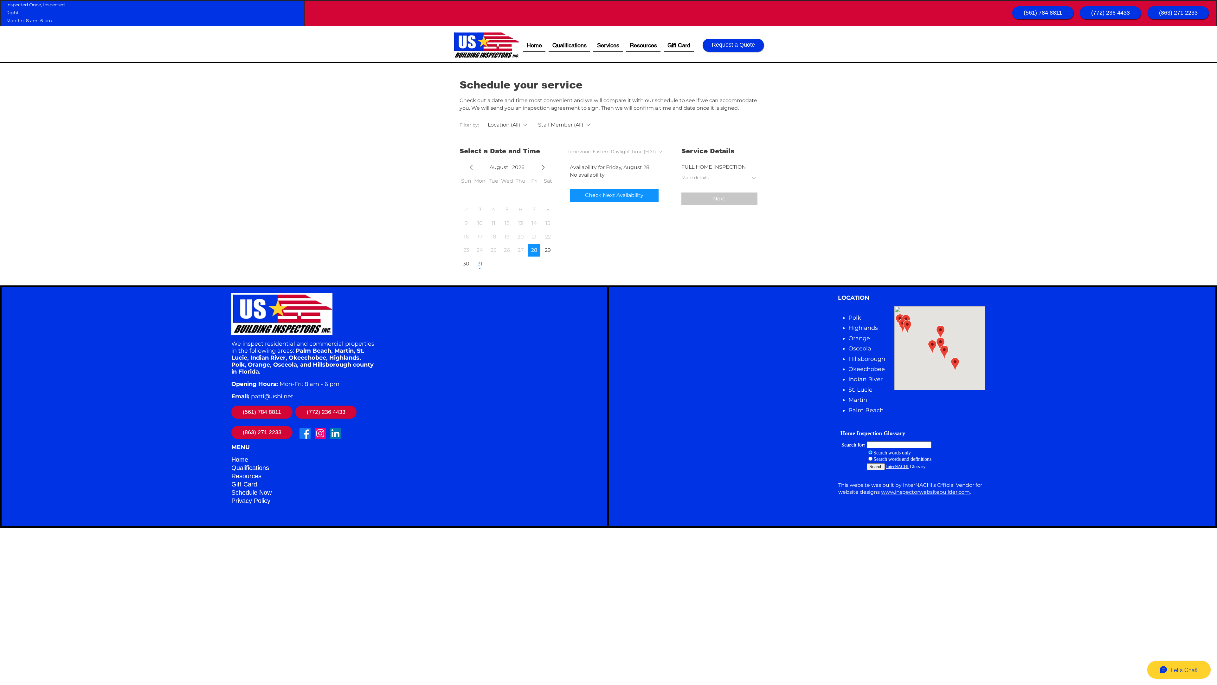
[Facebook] (305, 433)
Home (239, 459)
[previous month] (471, 167)
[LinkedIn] (335, 433)
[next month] (543, 167)
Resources (246, 476)
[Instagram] (320, 433)
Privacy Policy (250, 500)
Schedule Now (251, 492)
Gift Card (244, 484)
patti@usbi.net (272, 396)
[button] (643, 45)
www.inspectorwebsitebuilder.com (925, 492)
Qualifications (250, 467)
